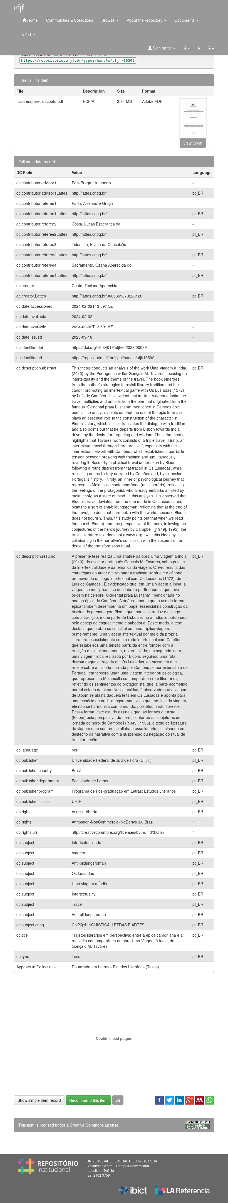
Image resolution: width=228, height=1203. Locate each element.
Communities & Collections (69, 20)
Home (32, 20)
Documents (185, 20)
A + (211, 48)
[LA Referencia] (182, 1190)
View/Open (192, 143)
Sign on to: (162, 48)
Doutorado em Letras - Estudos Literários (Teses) (115, 966)
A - (186, 48)
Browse (108, 20)
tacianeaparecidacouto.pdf (39, 101)
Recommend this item (88, 1100)
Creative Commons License (94, 1125)
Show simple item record (39, 1100)
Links (27, 34)
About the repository (145, 20)
